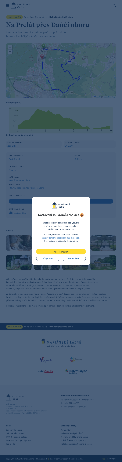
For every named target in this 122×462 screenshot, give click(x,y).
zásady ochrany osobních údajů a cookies (60, 237)
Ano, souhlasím (61, 251)
